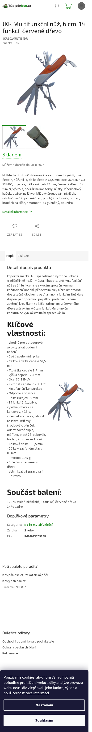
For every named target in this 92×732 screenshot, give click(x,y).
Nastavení (44, 705)
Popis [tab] (10, 255)
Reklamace (10, 653)
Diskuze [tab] (23, 255)
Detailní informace (15, 212)
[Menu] (81, 6)
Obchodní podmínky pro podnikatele (28, 641)
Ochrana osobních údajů (19, 647)
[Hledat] (56, 6)
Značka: (10, 43)
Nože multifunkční (38, 524)
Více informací (37, 693)
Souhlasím (44, 720)
